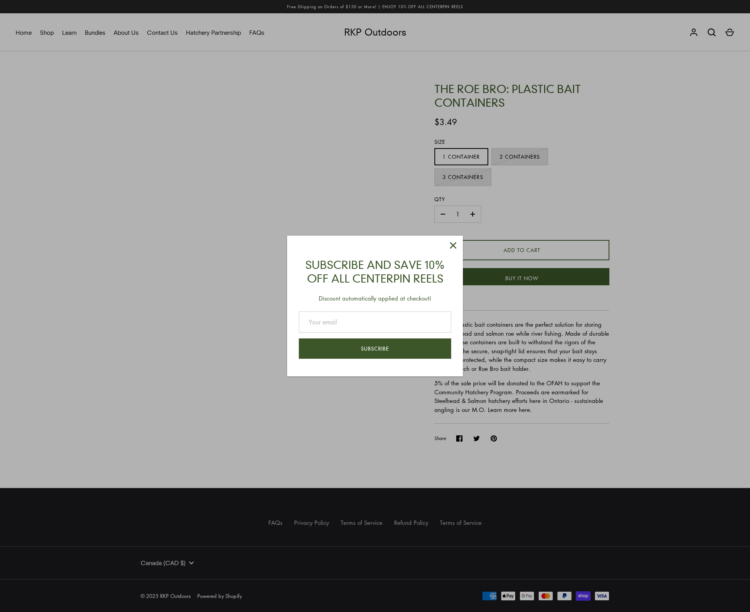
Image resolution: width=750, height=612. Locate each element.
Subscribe (375, 348)
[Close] (453, 245)
